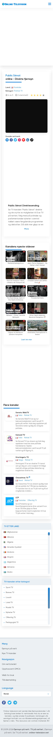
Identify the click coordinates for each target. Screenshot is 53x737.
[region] (26, 553)
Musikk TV (10, 607)
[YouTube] (23, 139)
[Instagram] (19, 139)
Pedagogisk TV (12, 622)
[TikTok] (31, 139)
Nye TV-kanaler (9, 653)
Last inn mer (26, 340)
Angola (10, 557)
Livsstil (8, 597)
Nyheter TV (10, 612)
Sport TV (9, 587)
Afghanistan (12, 532)
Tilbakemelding (9, 680)
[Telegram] (15, 702)
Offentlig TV (11, 617)
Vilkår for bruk (8, 675)
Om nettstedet (9, 664)
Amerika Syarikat (14, 547)
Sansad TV (20, 435)
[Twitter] (15, 139)
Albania (10, 537)
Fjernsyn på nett (9, 649)
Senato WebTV (22, 413)
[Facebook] (11, 139)
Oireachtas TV (22, 478)
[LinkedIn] (27, 139)
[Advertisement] (26, 37)
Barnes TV (10, 592)
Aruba (9, 572)
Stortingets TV (22, 457)
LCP (17, 498)
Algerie (10, 542)
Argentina (11, 562)
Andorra (10, 552)
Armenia (10, 567)
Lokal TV (9, 602)
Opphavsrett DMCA (11, 669)
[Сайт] (7, 139)
